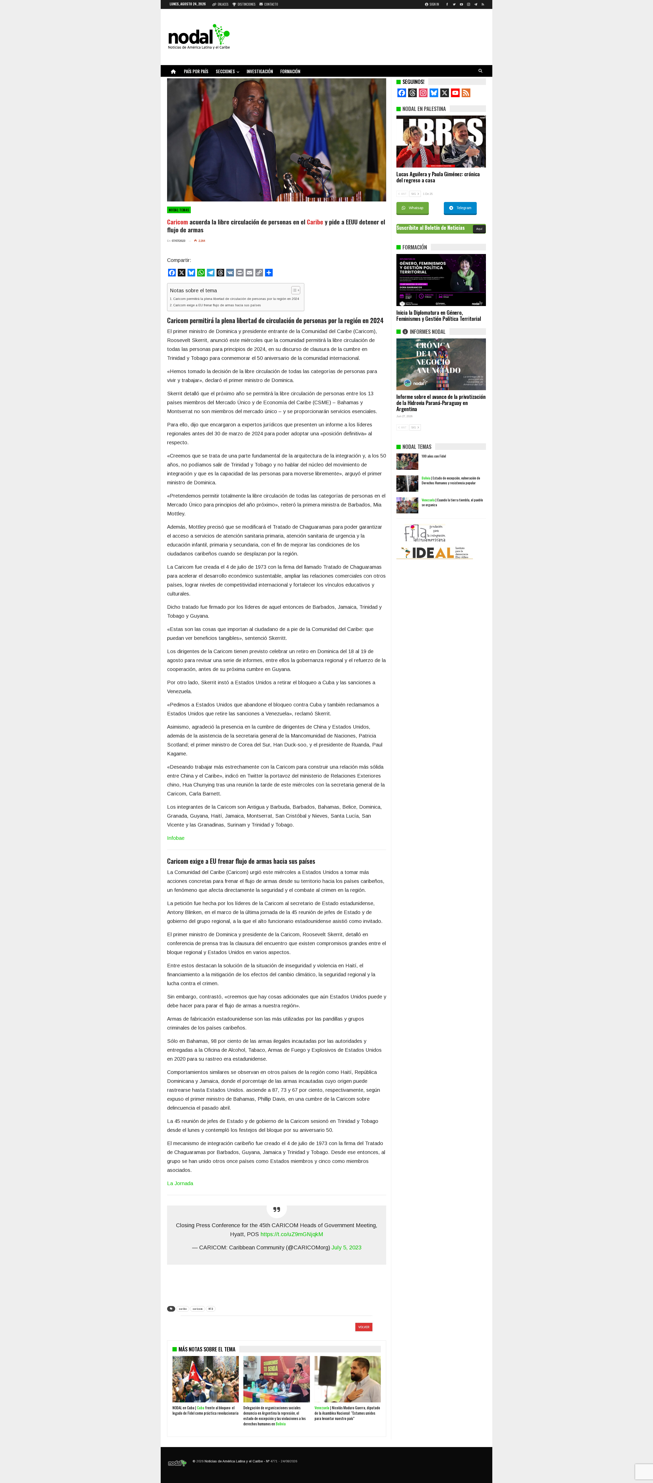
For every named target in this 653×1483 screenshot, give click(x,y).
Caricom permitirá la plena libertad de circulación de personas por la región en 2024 (236, 299)
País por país (196, 71)
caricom (198, 1309)
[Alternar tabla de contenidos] (293, 290)
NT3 (210, 1309)
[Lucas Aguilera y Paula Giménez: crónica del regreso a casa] (441, 142)
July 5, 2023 (346, 1247)
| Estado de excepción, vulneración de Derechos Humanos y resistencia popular (451, 480)
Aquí (479, 228)
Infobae (175, 838)
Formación (290, 71)
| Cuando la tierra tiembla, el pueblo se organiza (452, 502)
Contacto (271, 4)
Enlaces (223, 4)
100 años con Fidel (434, 456)
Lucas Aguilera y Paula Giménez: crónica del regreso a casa (438, 177)
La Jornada (180, 1183)
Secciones (225, 71)
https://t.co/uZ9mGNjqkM (291, 1234)
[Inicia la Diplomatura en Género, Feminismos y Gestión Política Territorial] (441, 280)
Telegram (463, 208)
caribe (183, 1309)
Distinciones (247, 4)
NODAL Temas (179, 209)
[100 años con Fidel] (407, 461)
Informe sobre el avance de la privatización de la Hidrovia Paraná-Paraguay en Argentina (440, 402)
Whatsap (416, 208)
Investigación (260, 71)
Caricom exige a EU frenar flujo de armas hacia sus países (217, 305)
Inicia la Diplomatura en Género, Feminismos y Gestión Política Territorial (438, 315)
